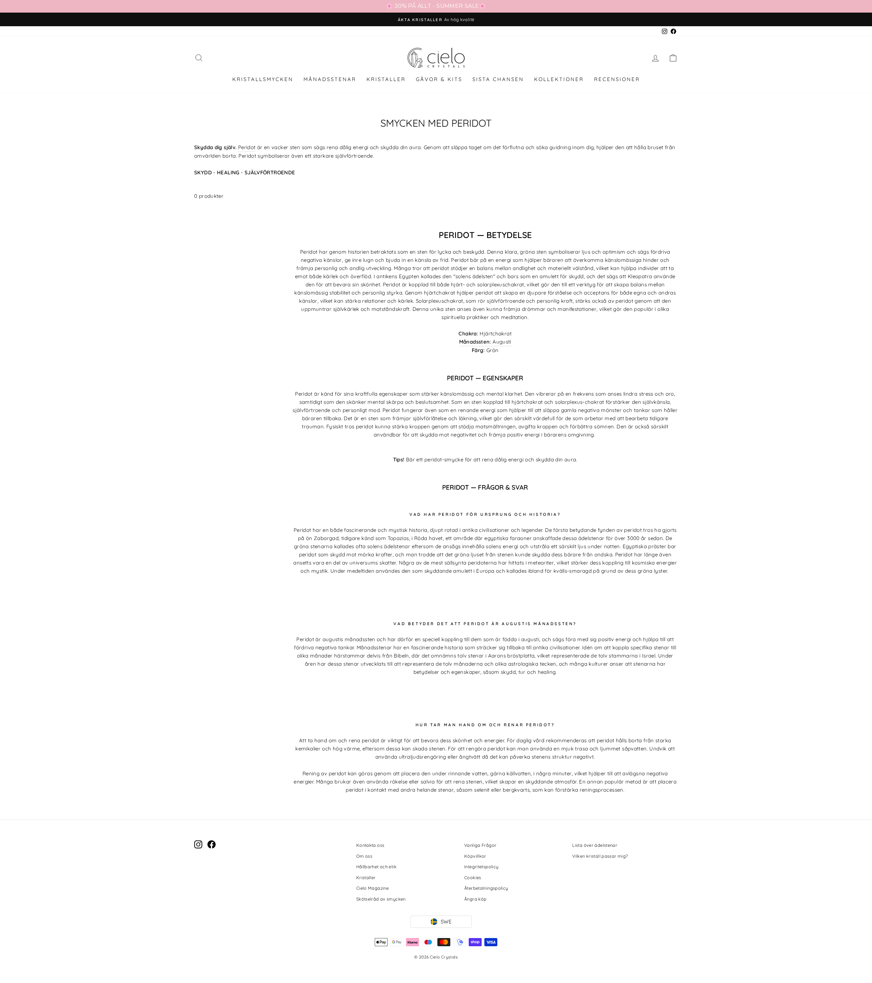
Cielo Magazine (372, 888)
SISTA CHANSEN (498, 79)
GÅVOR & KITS (439, 79)
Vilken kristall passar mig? (600, 856)
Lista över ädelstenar (594, 845)
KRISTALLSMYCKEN (262, 79)
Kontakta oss (370, 845)
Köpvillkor (475, 856)
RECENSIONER (617, 79)
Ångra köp (475, 899)
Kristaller (366, 877)
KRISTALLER (386, 79)
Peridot (247, 147)
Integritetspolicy (481, 866)
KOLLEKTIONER (559, 79)
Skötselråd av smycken (381, 899)
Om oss (364, 856)
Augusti (485, 341)
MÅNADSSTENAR (329, 79)
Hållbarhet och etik (376, 866)
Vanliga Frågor (480, 845)
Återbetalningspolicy (486, 888)
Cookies (472, 877)
